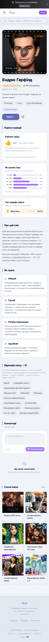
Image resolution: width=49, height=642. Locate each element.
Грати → (11, 116)
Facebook (14, 620)
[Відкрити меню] (4, 12)
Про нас (11, 634)
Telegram (24, 620)
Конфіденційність (24, 634)
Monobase (35, 620)
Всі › (43, 487)
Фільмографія (10, 109)
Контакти (37, 634)
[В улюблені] (23, 117)
